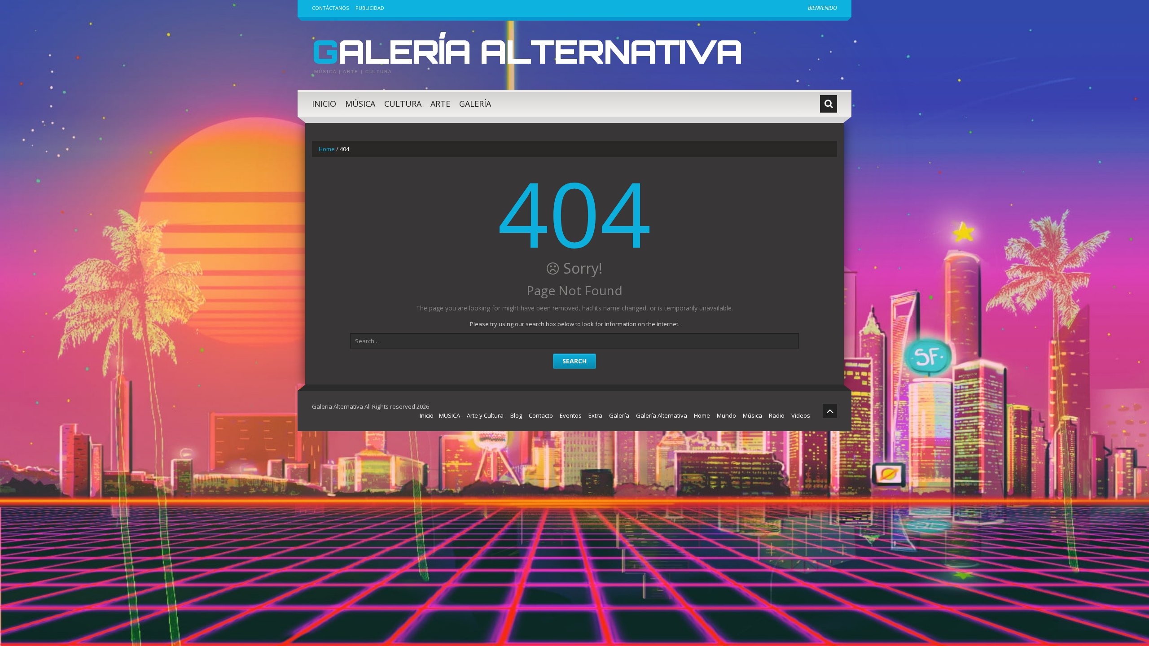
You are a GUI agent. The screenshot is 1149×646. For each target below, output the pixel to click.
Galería (475, 103)
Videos (800, 415)
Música (360, 103)
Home (327, 149)
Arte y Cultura (485, 415)
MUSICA (449, 415)
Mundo (726, 415)
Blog (516, 415)
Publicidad (369, 7)
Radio (777, 415)
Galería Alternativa (527, 51)
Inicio (324, 103)
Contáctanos (330, 7)
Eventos (571, 415)
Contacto (541, 415)
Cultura (402, 103)
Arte (440, 103)
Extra (595, 415)
